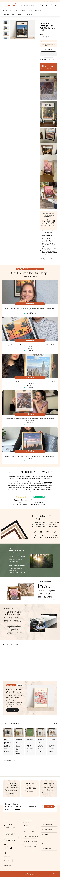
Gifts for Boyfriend (46, 848)
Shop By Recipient (34, 10)
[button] (48, 54)
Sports (29, 14)
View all (55, 723)
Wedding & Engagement (26, 826)
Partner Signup (7, 860)
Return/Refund (32, 873)
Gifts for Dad (45, 839)
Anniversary (34, 825)
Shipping (25, 873)
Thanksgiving (34, 836)
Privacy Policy (50, 873)
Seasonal (20, 14)
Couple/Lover (26, 836)
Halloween (34, 841)
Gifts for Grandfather (47, 829)
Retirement (26, 841)
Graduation (34, 846)
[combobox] (30, 5)
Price (41, 34)
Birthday (26, 831)
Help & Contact (53, 1)
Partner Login (7, 865)
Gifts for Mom (45, 834)
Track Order (45, 1)
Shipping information (46, 259)
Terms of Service (42, 873)
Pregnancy (26, 851)
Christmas (34, 831)
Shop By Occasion (19, 10)
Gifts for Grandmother (47, 824)
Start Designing (12, 710)
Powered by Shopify (29, 874)
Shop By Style (7, 10)
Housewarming (26, 846)
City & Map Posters (8, 14)
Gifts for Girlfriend (46, 843)
